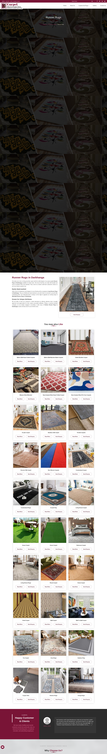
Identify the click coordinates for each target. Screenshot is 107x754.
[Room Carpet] (53, 568)
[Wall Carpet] (53, 605)
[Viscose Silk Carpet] (26, 455)
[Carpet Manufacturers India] (11, 6)
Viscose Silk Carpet (25, 470)
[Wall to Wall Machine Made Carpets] (53, 342)
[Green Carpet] (53, 530)
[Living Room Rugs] (26, 568)
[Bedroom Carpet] (81, 530)
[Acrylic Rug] (53, 492)
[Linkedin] (102, 1)
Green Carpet (53, 545)
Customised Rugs (26, 507)
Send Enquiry (76, 314)
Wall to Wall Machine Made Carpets (53, 357)
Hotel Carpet (25, 620)
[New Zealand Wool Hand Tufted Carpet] (53, 380)
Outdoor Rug (81, 658)
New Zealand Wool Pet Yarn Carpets (81, 395)
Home (64, 5)
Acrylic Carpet (26, 432)
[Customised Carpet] (81, 455)
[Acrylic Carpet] (26, 417)
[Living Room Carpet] (81, 492)
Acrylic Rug (53, 507)
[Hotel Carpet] (26, 605)
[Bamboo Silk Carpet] (53, 417)
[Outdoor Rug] (81, 643)
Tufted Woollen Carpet (81, 357)
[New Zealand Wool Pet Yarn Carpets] (81, 380)
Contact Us (103, 5)
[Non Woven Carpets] (53, 455)
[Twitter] (100, 1)
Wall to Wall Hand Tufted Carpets (26, 357)
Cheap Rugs (81, 695)
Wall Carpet (53, 620)
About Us (72, 5)
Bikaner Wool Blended (26, 395)
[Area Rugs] (53, 643)
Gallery (95, 5)
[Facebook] (97, 1)
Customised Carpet (81, 470)
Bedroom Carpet (81, 545)
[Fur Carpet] (26, 643)
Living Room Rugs (26, 582)
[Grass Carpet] (26, 530)
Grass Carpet (25, 545)
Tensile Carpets (81, 432)
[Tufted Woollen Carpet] (81, 342)
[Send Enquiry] (2, 747)
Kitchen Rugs (53, 695)
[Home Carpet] (81, 568)
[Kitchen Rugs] (53, 680)
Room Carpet (53, 582)
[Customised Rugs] (26, 492)
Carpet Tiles (26, 695)
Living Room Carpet (81, 507)
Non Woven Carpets (53, 470)
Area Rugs (53, 658)
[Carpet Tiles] (26, 680)
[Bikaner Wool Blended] (26, 380)
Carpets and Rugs (83, 5)
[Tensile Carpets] (81, 417)
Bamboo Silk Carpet (53, 432)
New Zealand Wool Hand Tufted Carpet (53, 395)
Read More (19, 361)
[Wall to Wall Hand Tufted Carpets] (26, 342)
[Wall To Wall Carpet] (81, 605)
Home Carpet (81, 582)
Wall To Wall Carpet (81, 620)
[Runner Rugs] (76, 294)
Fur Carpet (26, 658)
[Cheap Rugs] (81, 680)
